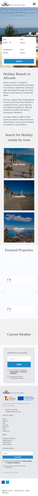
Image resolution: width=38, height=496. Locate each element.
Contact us (6, 431)
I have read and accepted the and (18, 371)
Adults (22, 49)
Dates (4, 39)
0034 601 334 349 (11, 410)
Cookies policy (7, 440)
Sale (4, 423)
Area (4, 429)
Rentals (5, 421)
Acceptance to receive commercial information (17, 377)
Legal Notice (7, 442)
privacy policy (14, 372)
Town (21, 39)
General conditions (9, 438)
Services (5, 425)
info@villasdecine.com (13, 412)
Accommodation (7, 49)
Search (19, 61)
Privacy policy (7, 444)
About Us (6, 427)
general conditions (13, 462)
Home (4, 419)
